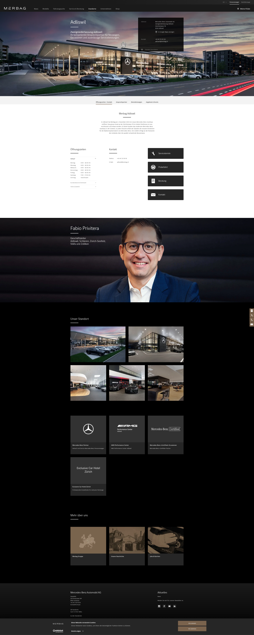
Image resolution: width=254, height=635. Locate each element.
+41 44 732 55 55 (75, 603)
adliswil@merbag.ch (161, 41)
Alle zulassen (192, 623)
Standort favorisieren (151, 49)
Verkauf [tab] (72, 159)
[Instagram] (159, 606)
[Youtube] (169, 606)
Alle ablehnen (192, 629)
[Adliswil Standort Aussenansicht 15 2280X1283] (88, 383)
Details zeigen (76, 631)
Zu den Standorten (76, 616)
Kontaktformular (75, 605)
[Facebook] (164, 606)
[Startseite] (18, 8)
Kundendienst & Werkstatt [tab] (78, 183)
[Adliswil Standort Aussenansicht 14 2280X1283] (156, 344)
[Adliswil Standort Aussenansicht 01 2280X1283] (127, 383)
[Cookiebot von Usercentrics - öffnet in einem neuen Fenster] (58, 631)
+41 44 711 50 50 (160, 39)
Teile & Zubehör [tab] (75, 187)
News (159, 596)
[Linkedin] (174, 606)
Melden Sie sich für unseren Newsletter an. (170, 600)
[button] (83, 159)
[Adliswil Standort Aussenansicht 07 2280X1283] (98, 344)
